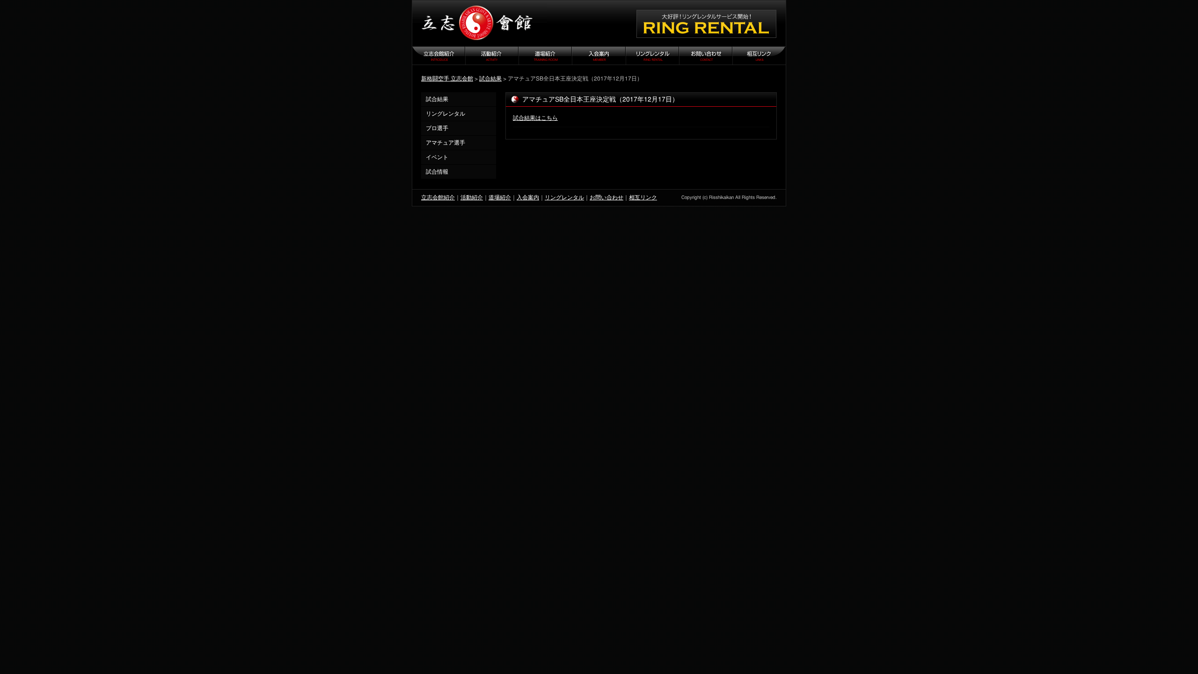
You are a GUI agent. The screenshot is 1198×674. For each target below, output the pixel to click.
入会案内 (528, 197)
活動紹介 (471, 197)
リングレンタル (445, 114)
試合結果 (490, 78)
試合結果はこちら (535, 118)
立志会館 (479, 23)
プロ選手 (437, 128)
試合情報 (437, 172)
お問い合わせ (606, 197)
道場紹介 (500, 197)
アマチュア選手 (445, 143)
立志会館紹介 (438, 197)
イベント (437, 157)
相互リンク (643, 197)
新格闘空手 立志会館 (447, 78)
